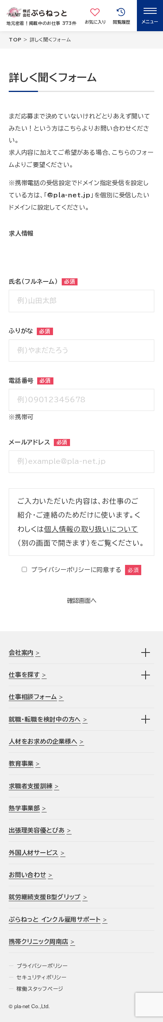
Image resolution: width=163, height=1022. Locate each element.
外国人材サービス (34, 852)
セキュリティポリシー (42, 977)
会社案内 (21, 652)
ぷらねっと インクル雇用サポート (54, 919)
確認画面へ (82, 600)
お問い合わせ (27, 875)
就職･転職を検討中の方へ (45, 719)
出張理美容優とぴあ (37, 830)
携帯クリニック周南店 (38, 941)
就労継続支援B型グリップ (45, 897)
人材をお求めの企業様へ (43, 741)
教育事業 (21, 763)
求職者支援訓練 (30, 786)
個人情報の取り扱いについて (91, 529)
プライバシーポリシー (42, 966)
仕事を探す (24, 674)
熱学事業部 (24, 808)
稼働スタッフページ (40, 989)
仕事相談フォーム (33, 697)
